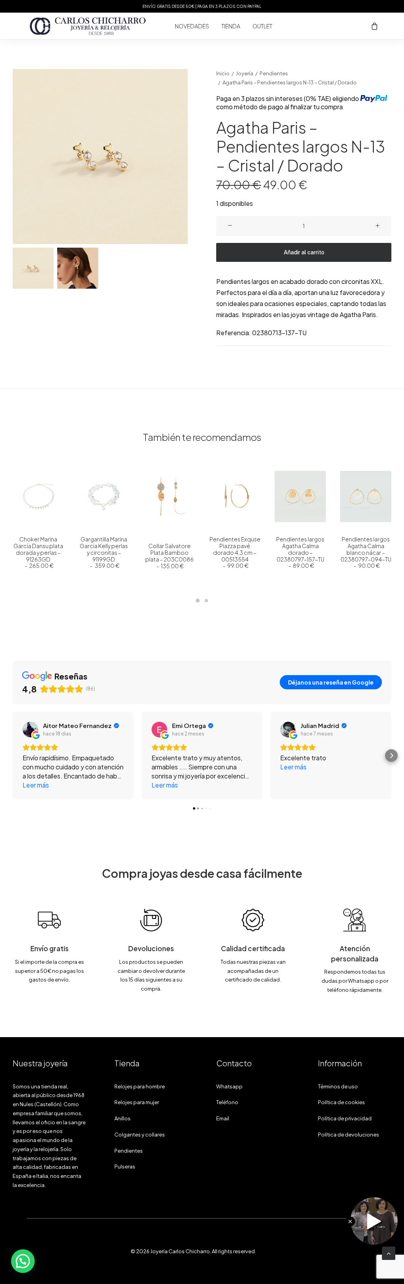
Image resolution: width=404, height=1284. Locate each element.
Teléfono (227, 1102)
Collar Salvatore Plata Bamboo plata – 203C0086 (169, 555)
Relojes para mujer (136, 1102)
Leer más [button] (35, 785)
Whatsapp (229, 1086)
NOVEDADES (192, 26)
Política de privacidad (345, 1118)
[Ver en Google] (30, 729)
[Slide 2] (77, 268)
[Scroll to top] (388, 1252)
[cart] (375, 26)
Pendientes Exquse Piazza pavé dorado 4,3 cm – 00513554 (234, 552)
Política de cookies (341, 1102)
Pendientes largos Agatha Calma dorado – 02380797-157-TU (300, 552)
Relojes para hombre (139, 1086)
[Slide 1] (33, 268)
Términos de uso (338, 1086)
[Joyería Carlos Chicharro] (88, 26)
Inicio (223, 73)
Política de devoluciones (348, 1134)
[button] (100, 156)
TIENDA (230, 26)
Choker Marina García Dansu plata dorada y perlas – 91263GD (38, 552)
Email (222, 1118)
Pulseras (124, 1166)
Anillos (122, 1118)
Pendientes (274, 73)
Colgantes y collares (139, 1134)
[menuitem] (192, 26)
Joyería (244, 73)
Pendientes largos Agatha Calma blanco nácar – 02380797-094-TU (365, 552)
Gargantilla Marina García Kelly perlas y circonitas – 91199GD (104, 552)
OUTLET (262, 26)
